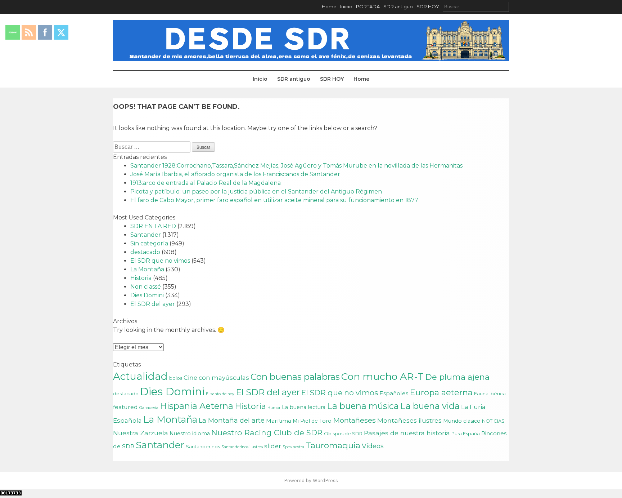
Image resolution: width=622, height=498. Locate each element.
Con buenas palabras (295, 376)
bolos (175, 378)
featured (125, 407)
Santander (145, 234)
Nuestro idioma (190, 433)
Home (329, 6)
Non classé (145, 286)
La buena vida (430, 406)
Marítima (278, 420)
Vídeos (373, 446)
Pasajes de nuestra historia (407, 433)
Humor (273, 407)
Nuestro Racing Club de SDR (267, 432)
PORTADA (368, 6)
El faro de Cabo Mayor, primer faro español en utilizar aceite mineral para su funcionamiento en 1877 (274, 200)
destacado (145, 252)
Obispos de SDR (343, 433)
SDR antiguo (398, 6)
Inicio (346, 6)
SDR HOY (427, 6)
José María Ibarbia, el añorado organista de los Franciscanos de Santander (235, 174)
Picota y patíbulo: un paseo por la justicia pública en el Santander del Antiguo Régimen (256, 191)
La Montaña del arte (232, 420)
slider (272, 446)
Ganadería (148, 407)
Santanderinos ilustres (242, 447)
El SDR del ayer (152, 304)
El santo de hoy (220, 394)
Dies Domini (147, 295)
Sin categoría (149, 243)
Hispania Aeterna (196, 406)
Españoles (393, 393)
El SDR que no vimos (160, 260)
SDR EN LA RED (153, 226)
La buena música (363, 406)
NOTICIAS (493, 421)
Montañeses (354, 420)
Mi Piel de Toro (312, 421)
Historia (141, 278)
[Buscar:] (476, 6)
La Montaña (147, 269)
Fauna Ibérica (490, 393)
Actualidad (140, 376)
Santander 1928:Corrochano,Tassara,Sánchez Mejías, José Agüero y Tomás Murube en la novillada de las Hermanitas (296, 165)
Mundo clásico (462, 421)
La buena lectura (303, 407)
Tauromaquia (333, 445)
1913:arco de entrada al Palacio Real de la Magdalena (205, 182)
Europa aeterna (441, 392)
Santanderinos (203, 446)
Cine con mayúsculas (216, 377)
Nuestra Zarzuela (140, 433)
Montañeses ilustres (409, 420)
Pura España (465, 433)
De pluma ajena (457, 377)
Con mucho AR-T (382, 376)
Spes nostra (293, 447)
